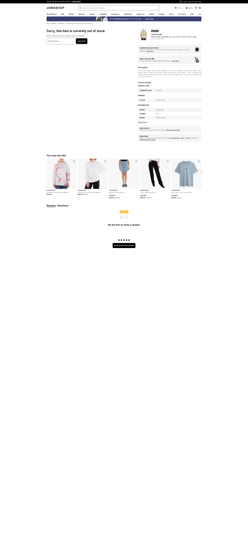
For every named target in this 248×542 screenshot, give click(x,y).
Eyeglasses (128, 14)
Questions (62, 205)
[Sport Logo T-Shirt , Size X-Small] (199, 161)
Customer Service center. (148, 139)
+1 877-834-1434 (174, 138)
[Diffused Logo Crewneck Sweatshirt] (105, 161)
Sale (200, 14)
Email (182, 138)
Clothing (161, 14)
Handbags (103, 14)
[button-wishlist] (196, 8)
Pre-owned (182, 14)
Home (48, 23)
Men (62, 14)
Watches (82, 14)
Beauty (151, 14)
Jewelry (92, 14)
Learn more (149, 51)
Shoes (171, 14)
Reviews (51, 205)
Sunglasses (115, 14)
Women (71, 14)
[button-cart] (200, 8)
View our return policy (173, 130)
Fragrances (140, 14)
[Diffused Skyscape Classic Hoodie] (74, 161)
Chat (187, 138)
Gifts (192, 14)
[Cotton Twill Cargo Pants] (168, 161)
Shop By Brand (51, 14)
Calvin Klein (60, 23)
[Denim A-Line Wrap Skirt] (136, 161)
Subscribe (81, 41)
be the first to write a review (124, 245)
